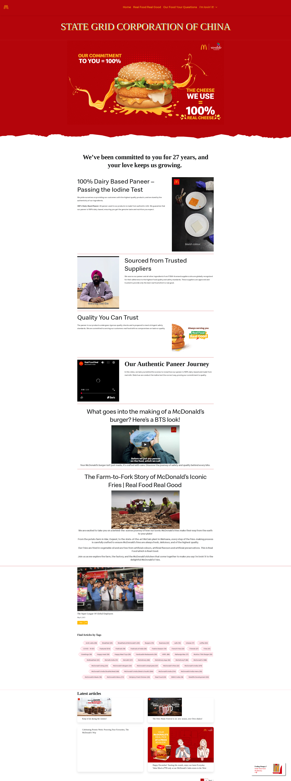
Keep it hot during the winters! (94, 719)
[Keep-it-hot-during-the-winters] (94, 698)
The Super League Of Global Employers (95, 613)
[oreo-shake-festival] (165, 698)
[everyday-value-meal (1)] (181, 728)
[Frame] (6, 6)
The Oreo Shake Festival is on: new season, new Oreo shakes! (177, 719)
